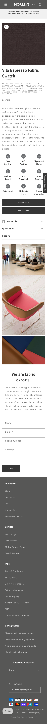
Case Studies (11, 540)
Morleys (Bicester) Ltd (17, 709)
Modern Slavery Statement (17, 602)
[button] (6, 4)
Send (11, 468)
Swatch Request (12, 553)
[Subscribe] (37, 670)
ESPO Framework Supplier (17, 615)
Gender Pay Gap (12, 596)
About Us (9, 491)
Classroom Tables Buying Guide (19, 639)
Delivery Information (14, 584)
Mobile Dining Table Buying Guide (20, 646)
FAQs (7, 503)
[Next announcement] (42, 14)
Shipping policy (32, 717)
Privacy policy (34, 713)
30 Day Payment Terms (15, 547)
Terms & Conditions (14, 571)
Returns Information (14, 590)
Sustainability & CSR (14, 516)
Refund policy (21, 713)
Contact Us (10, 497)
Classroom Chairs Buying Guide (19, 633)
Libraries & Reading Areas (16, 652)
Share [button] (7, 100)
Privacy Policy (11, 577)
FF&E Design (10, 534)
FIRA (7, 609)
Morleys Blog (11, 510)
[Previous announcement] (5, 14)
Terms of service (18, 717)
